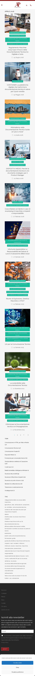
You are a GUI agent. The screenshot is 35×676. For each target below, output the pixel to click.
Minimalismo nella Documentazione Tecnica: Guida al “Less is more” (17, 129)
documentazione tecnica (12, 524)
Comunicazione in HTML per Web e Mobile (17, 442)
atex (13, 504)
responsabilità (9, 553)
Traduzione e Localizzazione (13, 487)
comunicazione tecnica (19, 507)
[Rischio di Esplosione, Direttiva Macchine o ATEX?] (17, 271)
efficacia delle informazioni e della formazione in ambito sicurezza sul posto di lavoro (17, 528)
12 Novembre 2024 (18, 430)
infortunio (7, 546)
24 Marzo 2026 (18, 178)
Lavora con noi (5, 609)
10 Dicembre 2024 (18, 388)
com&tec (9, 507)
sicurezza (13, 561)
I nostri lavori (8, 467)
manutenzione (9, 548)
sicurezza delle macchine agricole (15, 566)
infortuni (21, 543)
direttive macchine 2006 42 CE (14, 521)
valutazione (15, 578)
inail (11, 543)
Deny (17, 667)
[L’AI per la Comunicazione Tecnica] (17, 318)
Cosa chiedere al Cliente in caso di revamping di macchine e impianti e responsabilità (17, 211)
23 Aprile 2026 (18, 135)
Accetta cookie (17, 662)
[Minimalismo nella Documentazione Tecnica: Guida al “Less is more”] (17, 109)
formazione (8, 538)
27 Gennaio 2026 (18, 257)
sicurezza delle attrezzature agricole (15, 563)
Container (4, 593)
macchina (18, 546)
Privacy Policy (4, 642)
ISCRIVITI (5, 649)
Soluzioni (3, 590)
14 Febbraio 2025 (18, 304)
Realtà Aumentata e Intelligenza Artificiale (16, 470)
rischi (27, 556)
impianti (7, 543)
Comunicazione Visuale (11, 451)
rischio (7, 558)
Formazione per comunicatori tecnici (15, 458)
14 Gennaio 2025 (18, 347)
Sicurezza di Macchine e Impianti (14, 477)
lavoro (13, 546)
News (2, 600)
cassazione (26, 504)
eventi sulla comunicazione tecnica (15, 535)
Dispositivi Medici (9, 454)
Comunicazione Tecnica (11, 448)
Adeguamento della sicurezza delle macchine (15, 501)
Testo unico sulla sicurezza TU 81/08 (16, 575)
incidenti (16, 543)
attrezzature (18, 504)
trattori (7, 578)
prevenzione (17, 548)
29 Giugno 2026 (18, 57)
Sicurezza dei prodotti (11, 473)
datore (6, 514)
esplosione (8, 533)
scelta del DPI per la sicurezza (18, 558)
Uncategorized (9, 490)
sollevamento (9, 573)
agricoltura (8, 504)
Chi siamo (4, 606)
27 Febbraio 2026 (18, 216)
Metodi (3, 596)
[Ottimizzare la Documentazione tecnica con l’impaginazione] (17, 402)
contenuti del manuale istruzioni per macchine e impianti (15, 510)
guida (13, 538)
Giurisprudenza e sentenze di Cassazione (16, 461)
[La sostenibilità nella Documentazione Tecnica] (17, 361)
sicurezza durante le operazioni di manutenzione (15, 569)
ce (5, 507)
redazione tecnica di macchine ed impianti (17, 551)
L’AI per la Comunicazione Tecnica (17, 344)
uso (10, 578)
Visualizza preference (18, 672)
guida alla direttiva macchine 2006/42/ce (17, 541)
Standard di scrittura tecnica (12, 484)
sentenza (7, 561)
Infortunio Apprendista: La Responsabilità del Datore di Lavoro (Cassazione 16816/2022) (17, 251)
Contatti (3, 603)
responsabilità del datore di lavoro (15, 556)
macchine (25, 546)
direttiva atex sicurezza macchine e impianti (15, 518)
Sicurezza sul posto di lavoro (13, 480)
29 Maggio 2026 (18, 95)
